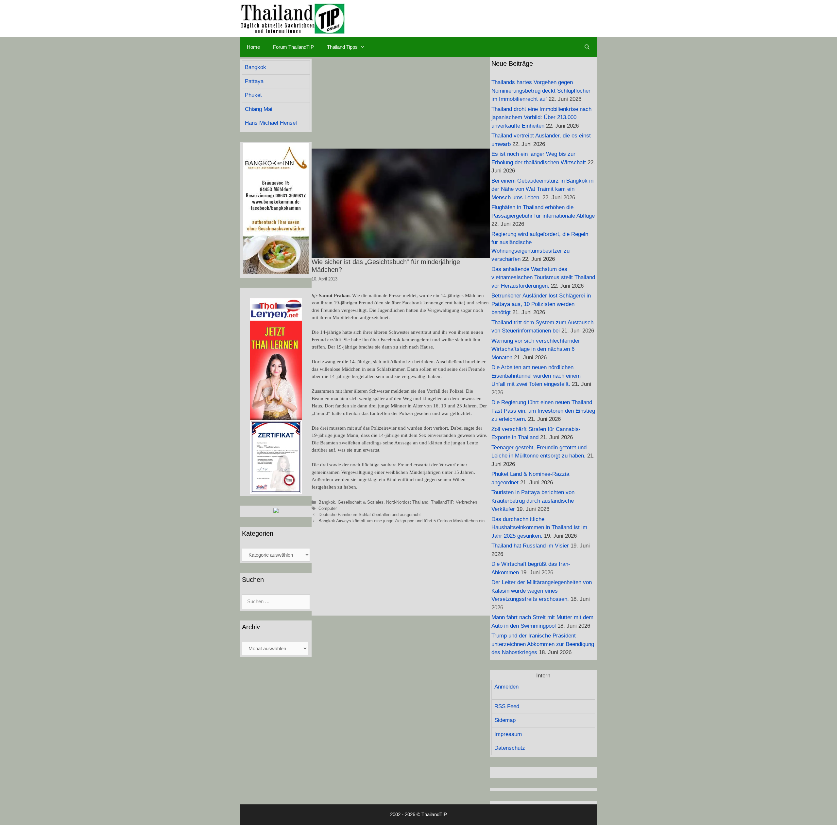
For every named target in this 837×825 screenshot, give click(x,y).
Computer (327, 508)
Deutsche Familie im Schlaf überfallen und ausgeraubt (369, 514)
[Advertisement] (401, 103)
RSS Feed (506, 706)
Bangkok (326, 502)
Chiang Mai (258, 109)
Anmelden (506, 687)
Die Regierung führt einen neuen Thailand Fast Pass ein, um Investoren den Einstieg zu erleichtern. (543, 410)
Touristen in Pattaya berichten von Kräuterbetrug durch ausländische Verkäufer (532, 500)
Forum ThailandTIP (293, 47)
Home (253, 47)
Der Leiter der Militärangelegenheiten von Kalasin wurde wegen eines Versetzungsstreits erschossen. (541, 590)
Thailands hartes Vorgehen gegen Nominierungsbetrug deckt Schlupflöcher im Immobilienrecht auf (540, 90)
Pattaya (254, 81)
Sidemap (505, 720)
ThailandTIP (442, 502)
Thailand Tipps (342, 47)
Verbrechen (466, 502)
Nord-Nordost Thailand (407, 502)
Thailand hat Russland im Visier (530, 546)
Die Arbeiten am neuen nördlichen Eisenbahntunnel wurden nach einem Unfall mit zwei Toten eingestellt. (536, 375)
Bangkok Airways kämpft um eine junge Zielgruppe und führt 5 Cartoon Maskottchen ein (401, 520)
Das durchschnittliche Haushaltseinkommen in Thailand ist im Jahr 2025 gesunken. (539, 527)
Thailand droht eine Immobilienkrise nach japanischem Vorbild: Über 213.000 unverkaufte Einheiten (541, 117)
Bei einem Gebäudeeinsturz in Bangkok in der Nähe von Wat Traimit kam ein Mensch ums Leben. (542, 189)
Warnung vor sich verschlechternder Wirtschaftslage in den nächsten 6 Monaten (535, 349)
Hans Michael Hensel (271, 123)
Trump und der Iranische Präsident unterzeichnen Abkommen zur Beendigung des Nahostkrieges (542, 644)
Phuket (253, 95)
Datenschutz (509, 748)
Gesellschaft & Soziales (361, 502)
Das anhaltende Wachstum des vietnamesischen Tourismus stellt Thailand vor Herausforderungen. (543, 277)
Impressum (508, 734)
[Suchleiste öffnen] (587, 47)
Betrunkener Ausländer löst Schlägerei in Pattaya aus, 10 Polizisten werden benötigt (541, 304)
